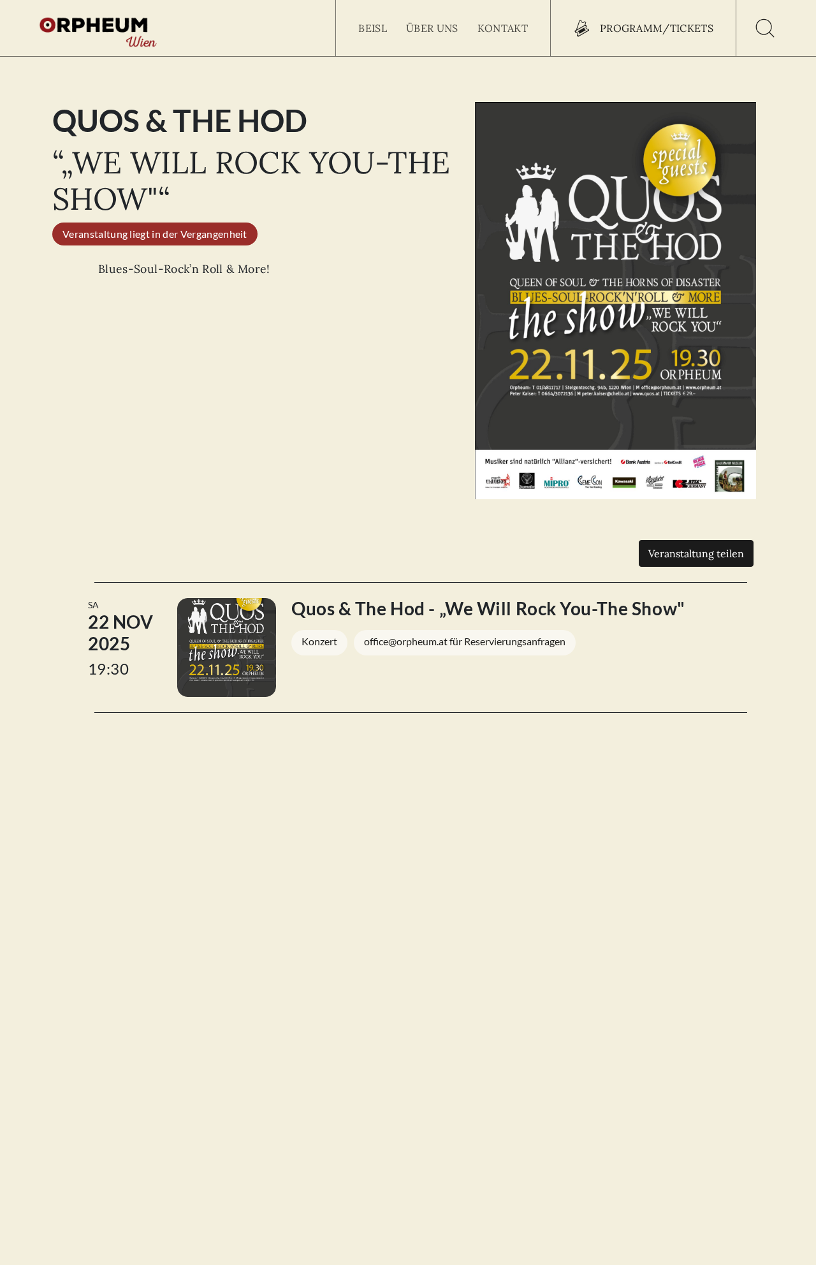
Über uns (432, 28)
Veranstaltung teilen (696, 553)
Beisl (372, 28)
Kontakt (502, 28)
